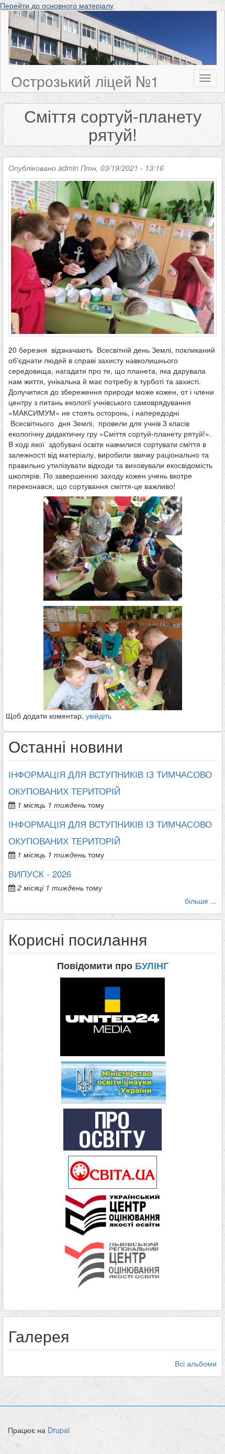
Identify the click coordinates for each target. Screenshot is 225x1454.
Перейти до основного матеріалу (57, 5)
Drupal (59, 1430)
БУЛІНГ (151, 965)
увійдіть (98, 715)
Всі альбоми (196, 1363)
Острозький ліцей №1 (85, 80)
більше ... (201, 900)
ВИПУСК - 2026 (39, 873)
